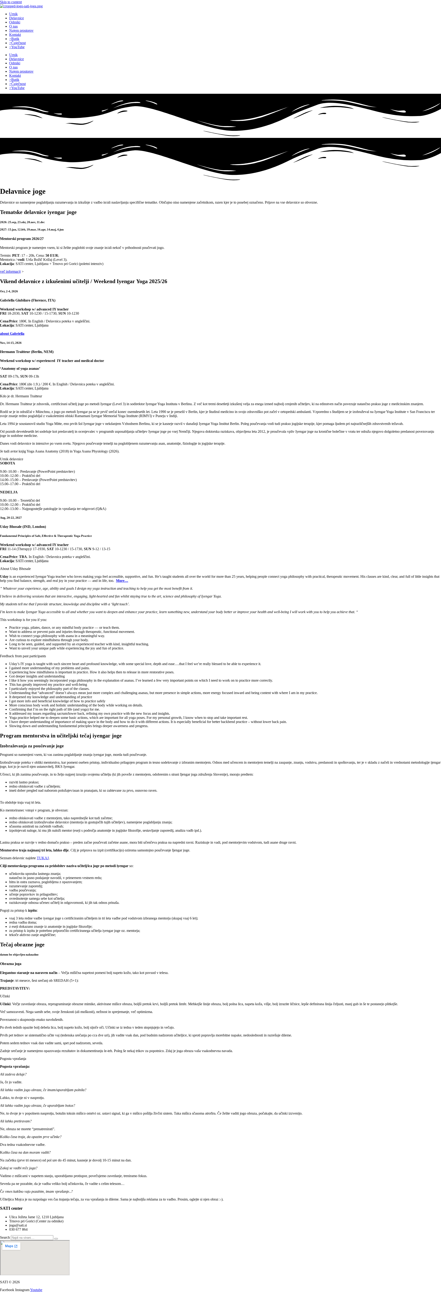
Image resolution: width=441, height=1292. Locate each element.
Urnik (13, 14)
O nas (13, 26)
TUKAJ (43, 858)
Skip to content (11, 2)
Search (5, 1237)
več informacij (10, 271)
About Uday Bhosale (15, 569)
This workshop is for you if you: (23, 620)
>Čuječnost (17, 43)
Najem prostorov (21, 30)
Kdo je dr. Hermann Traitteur (21, 396)
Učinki (5, 996)
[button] (220, 396)
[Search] (56, 1238)
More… (122, 581)
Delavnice (16, 18)
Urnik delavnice (11, 459)
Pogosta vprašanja (13, 1059)
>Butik (14, 39)
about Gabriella (12, 334)
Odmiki (14, 22)
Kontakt (15, 35)
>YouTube (17, 47)
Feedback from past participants (23, 656)
